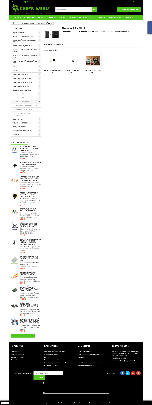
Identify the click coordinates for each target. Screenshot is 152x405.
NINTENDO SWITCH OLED (22, 82)
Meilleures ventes (19, 142)
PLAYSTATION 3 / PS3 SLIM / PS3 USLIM (25, 51)
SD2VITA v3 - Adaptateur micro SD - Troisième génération (30, 305)
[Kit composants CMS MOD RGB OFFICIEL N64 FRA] (15, 260)
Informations (115, 17)
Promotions (15, 351)
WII (14, 67)
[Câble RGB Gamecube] (15, 226)
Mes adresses (83, 360)
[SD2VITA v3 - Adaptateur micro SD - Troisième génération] (15, 306)
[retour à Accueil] (13, 23)
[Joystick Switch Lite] (15, 322)
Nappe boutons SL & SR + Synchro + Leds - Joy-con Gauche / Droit (30, 179)
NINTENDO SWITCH (20, 74)
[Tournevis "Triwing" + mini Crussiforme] (15, 276)
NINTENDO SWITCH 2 (21, 86)
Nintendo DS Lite (20, 98)
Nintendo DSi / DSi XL (22, 102)
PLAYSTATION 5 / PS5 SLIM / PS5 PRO (25, 62)
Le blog (101, 17)
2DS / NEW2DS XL (19, 127)
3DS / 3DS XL (17, 119)
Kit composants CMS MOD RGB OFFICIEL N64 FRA (29, 259)
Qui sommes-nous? (51, 354)
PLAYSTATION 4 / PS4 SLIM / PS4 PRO (25, 56)
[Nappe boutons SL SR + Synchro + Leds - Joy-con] (15, 180)
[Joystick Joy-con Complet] (15, 166)
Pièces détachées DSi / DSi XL (26, 106)
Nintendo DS (19, 94)
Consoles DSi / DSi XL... (93, 72)
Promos (41, 17)
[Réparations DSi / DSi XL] (73, 61)
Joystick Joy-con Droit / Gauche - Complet (30, 164)
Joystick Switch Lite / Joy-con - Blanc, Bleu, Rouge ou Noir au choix (30, 321)
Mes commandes (84, 351)
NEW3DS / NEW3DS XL (21, 123)
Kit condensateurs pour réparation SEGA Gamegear (29, 148)
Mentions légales (50, 366)
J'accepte (5, 403)
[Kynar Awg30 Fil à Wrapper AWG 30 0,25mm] (15, 212)
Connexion (136, 2)
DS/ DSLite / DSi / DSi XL (22, 90)
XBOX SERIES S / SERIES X (22, 46)
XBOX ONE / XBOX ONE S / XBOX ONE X (24, 41)
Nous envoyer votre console (81, 17)
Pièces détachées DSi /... (53, 72)
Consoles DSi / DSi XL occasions (22, 114)
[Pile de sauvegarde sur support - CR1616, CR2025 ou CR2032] (15, 196)
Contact (129, 17)
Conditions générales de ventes (56, 363)
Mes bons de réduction (86, 366)
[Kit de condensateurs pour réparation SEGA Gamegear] (15, 150)
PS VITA (16, 135)
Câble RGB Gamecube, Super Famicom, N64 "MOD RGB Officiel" (29, 225)
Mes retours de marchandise (88, 354)
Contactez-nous (17, 360)
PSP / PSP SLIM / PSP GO (22, 131)
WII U (15, 71)
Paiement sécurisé (51, 360)
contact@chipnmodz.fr (126, 361)
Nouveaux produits (17, 354)
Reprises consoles (57, 17)
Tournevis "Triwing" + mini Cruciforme (29, 274)
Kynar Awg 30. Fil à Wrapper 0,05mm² (28, 210)
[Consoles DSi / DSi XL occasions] (92, 61)
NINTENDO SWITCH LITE (22, 78)
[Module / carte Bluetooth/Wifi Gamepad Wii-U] (15, 290)
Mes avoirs (81, 357)
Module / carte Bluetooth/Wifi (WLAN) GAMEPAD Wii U (30, 289)
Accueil (16, 17)
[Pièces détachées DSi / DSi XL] (53, 61)
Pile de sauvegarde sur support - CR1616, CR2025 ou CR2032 (30, 195)
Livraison (47, 357)
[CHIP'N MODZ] (31, 9)
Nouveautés (29, 17)
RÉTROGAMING (18, 32)
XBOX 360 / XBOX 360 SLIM (23, 36)
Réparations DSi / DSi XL (24, 109)
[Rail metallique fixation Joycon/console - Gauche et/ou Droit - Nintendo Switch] (15, 242)
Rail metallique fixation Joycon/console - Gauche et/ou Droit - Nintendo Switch (30, 242)
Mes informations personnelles (89, 363)
